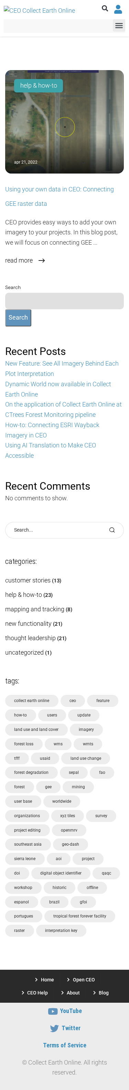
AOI (59, 858)
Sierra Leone (24, 858)
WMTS (88, 744)
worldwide (61, 801)
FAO (102, 772)
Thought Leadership (30, 638)
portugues (23, 916)
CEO (72, 700)
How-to (20, 715)
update (83, 715)
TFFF (17, 758)
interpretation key (61, 930)
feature (102, 700)
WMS (58, 744)
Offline (92, 887)
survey (101, 815)
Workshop (23, 887)
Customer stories (28, 580)
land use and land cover (36, 729)
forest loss (23, 744)
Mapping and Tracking (34, 609)
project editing (27, 830)
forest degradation (31, 772)
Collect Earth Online (31, 700)
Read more (19, 260)
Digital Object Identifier (61, 873)
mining (78, 787)
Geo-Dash (70, 844)
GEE (48, 787)
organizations (27, 815)
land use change (86, 758)
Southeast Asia (28, 844)
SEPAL (74, 772)
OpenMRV (69, 830)
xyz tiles (67, 815)
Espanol (21, 902)
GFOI (83, 902)
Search (13, 287)
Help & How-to (38, 85)
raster (19, 930)
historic (59, 887)
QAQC (106, 873)
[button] (105, 8)
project (88, 858)
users (52, 715)
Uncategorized (24, 652)
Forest (19, 787)
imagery (86, 729)
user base (23, 801)
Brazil (54, 902)
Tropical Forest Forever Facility (79, 916)
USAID (45, 758)
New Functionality (28, 623)
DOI (17, 873)
